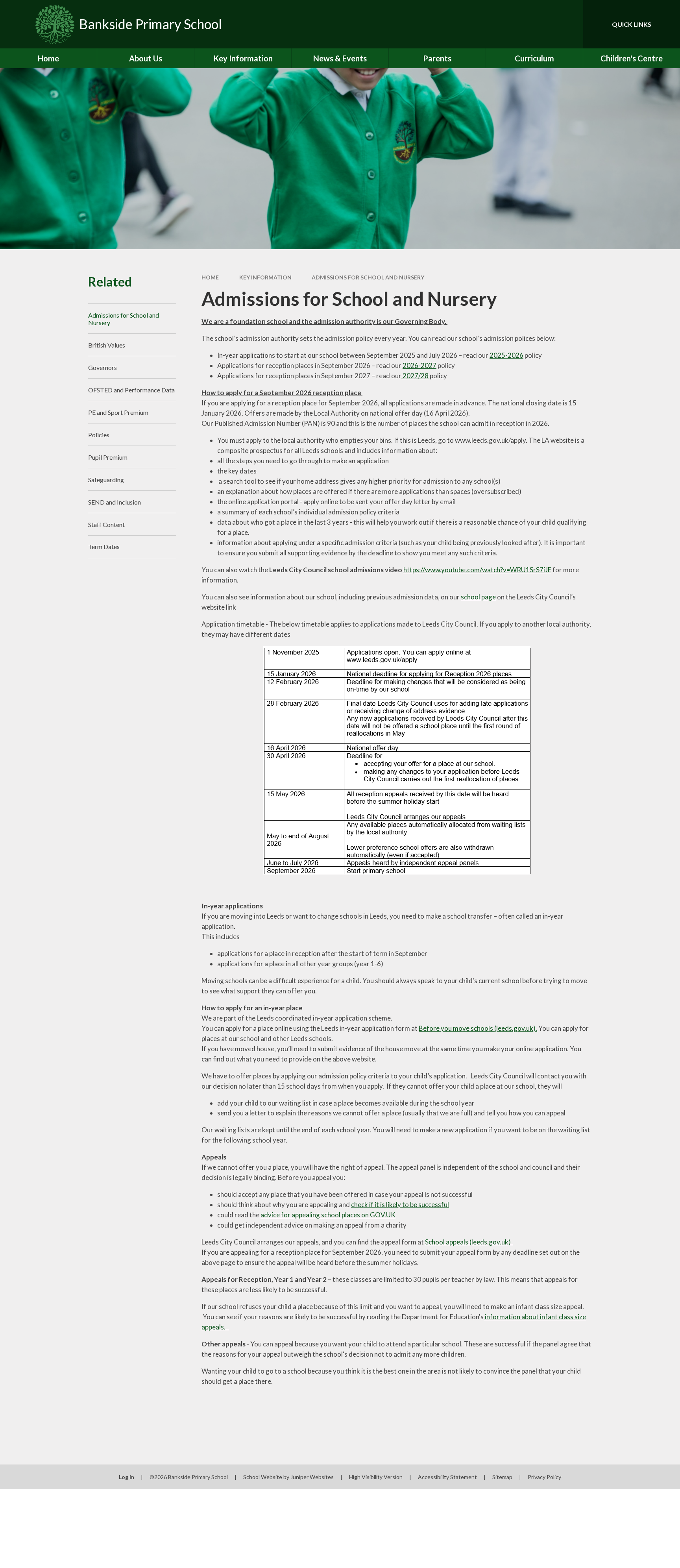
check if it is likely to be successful (400, 1204)
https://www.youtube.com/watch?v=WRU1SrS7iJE (477, 570)
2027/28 (415, 376)
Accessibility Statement (447, 1477)
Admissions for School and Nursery (368, 277)
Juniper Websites (312, 1477)
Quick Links (631, 24)
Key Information (265, 277)
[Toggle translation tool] (542, 24)
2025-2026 (506, 355)
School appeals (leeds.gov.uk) (469, 1242)
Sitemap (502, 1477)
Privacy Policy (544, 1477)
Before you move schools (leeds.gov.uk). (478, 1028)
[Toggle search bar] (569, 24)
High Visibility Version (376, 1477)
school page (478, 597)
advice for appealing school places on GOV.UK (328, 1215)
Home (210, 277)
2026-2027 (419, 365)
